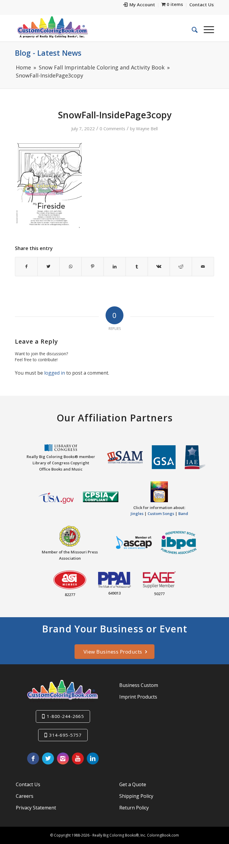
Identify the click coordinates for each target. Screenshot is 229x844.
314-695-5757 (65, 735)
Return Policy (134, 807)
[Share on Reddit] (181, 266)
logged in (54, 373)
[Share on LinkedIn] (115, 266)
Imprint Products (138, 696)
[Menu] (206, 29)
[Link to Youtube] (78, 758)
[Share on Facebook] (26, 266)
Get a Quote (132, 784)
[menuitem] (139, 5)
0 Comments (112, 128)
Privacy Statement (36, 807)
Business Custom (138, 685)
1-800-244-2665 (65, 716)
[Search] (192, 29)
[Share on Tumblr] (137, 266)
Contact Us (28, 784)
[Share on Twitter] (48, 266)
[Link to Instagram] (63, 758)
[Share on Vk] (159, 266)
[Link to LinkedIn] (93, 758)
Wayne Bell (147, 128)
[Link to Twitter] (48, 758)
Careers (24, 796)
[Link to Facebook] (33, 758)
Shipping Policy (136, 796)
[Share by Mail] (203, 266)
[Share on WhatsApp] (70, 266)
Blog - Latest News (48, 53)
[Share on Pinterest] (92, 266)
